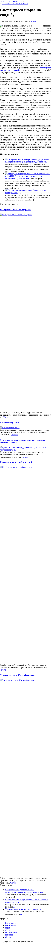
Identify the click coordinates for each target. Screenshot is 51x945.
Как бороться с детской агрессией (16, 462)
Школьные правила (9, 422)
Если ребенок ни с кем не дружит (15, 209)
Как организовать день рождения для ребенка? (26, 162)
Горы (7, 928)
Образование (11, 932)
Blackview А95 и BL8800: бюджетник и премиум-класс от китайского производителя (27, 176)
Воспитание (10, 925)
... (16, 897)
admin (33, 21)
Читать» (6, 417)
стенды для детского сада (11, 1)
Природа (9, 935)
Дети (7, 930)
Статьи (8, 937)
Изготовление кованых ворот (15, 3)
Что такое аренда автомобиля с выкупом (23, 909)
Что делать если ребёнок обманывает (17, 675)
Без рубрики (10, 923)
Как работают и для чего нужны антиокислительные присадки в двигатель (24, 891)
